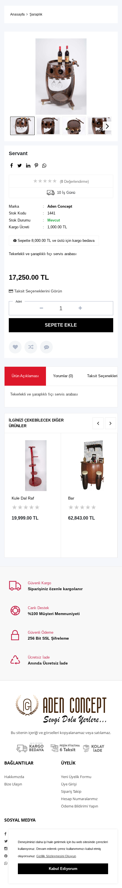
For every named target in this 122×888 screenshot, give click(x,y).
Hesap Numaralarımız (79, 798)
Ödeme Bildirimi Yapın (79, 806)
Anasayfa (17, 14)
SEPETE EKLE (61, 325)
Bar (71, 498)
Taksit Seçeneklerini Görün (38, 291)
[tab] (25, 376)
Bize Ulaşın (13, 784)
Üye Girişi (69, 784)
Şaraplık (36, 14)
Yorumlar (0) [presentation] (63, 376)
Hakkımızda (14, 776)
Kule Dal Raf (23, 498)
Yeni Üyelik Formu (76, 776)
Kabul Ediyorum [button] (63, 869)
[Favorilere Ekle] (15, 347)
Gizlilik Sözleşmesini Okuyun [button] (56, 856)
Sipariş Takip (71, 791)
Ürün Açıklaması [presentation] (25, 376)
